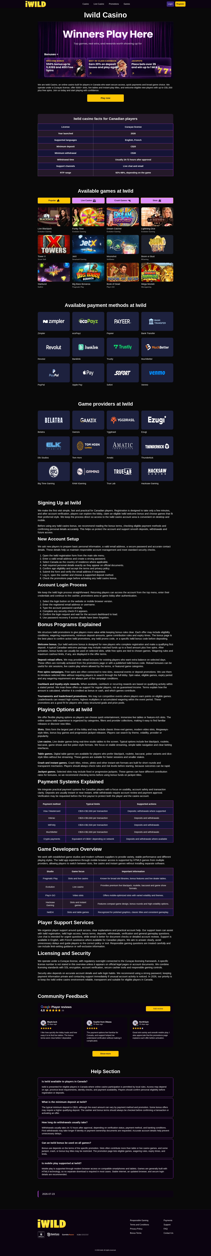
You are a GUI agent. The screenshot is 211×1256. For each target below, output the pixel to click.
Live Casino (86, 200)
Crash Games (120, 200)
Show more (105, 1054)
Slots (155, 200)
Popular (52, 200)
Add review (158, 1009)
